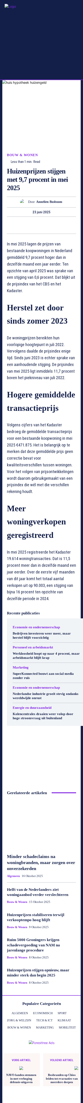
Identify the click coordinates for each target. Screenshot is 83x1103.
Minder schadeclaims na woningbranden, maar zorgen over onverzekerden (41, 862)
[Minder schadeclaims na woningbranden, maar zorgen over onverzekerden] (41, 824)
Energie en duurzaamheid (32, 708)
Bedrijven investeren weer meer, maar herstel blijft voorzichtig (42, 635)
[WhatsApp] (36, 225)
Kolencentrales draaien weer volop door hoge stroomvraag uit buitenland (43, 716)
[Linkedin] (46, 225)
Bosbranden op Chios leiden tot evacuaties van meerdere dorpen (62, 1078)
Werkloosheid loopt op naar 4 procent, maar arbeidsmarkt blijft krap (46, 656)
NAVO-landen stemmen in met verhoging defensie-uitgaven (21, 1078)
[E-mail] (57, 225)
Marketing (21, 667)
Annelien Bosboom (49, 202)
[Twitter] (14, 225)
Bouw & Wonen (22, 155)
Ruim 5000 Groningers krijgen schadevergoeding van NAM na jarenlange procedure (33, 945)
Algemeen (13, 876)
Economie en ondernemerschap (36, 627)
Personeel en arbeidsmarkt (33, 647)
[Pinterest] (25, 225)
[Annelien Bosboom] (24, 202)
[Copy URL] (67, 225)
